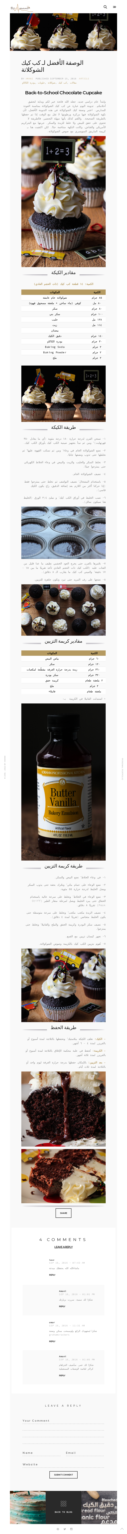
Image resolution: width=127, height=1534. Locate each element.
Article (84, 78)
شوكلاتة (51, 82)
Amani (29, 78)
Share (63, 1213)
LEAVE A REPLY (63, 1247)
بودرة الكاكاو (28, 82)
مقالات (73, 82)
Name (26, 1452)
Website (28, 1464)
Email (69, 1452)
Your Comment (32, 1420)
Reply (52, 1275)
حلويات (41, 82)
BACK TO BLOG (63, 1511)
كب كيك (62, 82)
